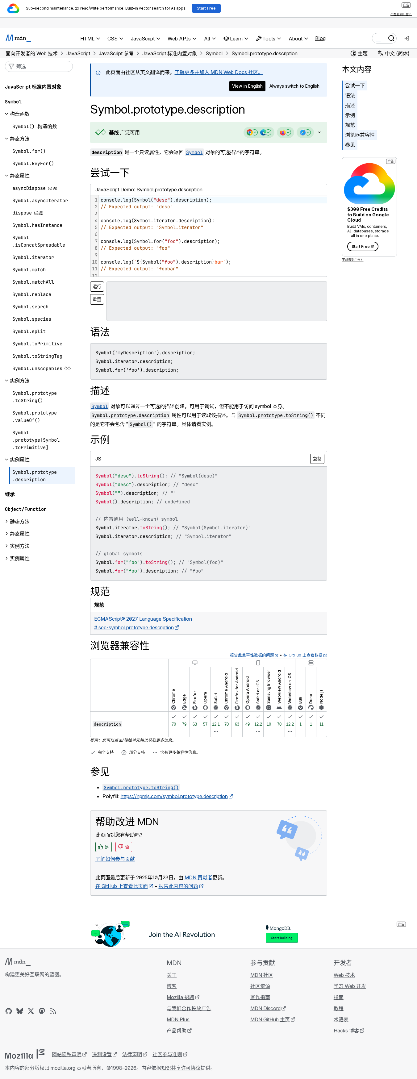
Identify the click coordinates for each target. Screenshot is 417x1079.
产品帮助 (176, 1030)
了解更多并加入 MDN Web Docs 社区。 (219, 72)
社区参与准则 (167, 1054)
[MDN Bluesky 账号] (19, 1011)
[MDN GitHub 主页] (8, 1011)
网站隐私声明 (66, 1054)
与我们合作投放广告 (189, 1008)
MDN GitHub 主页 (270, 1019)
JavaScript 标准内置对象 (33, 87)
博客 (172, 986)
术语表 (341, 1019)
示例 (350, 115)
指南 (339, 997)
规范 (350, 125)
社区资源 (260, 986)
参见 (350, 145)
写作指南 (260, 997)
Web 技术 (344, 975)
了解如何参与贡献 (115, 859)
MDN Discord (265, 1008)
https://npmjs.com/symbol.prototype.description (174, 796)
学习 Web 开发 (350, 986)
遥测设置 (102, 1054)
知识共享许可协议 (181, 1068)
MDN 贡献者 (198, 877)
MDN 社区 (261, 975)
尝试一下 (355, 85)
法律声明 (132, 1054)
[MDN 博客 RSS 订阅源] (53, 1011)
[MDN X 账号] (31, 1011)
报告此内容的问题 (178, 886)
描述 (350, 105)
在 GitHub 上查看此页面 (121, 886)
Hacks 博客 (346, 1030)
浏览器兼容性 (360, 135)
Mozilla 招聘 (180, 997)
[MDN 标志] (18, 962)
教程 (339, 1008)
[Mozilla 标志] (24, 1054)
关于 (172, 975)
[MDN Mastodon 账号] (42, 1011)
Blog (320, 38)
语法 (350, 95)
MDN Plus (178, 1019)
